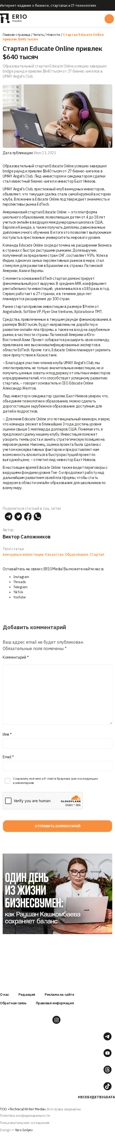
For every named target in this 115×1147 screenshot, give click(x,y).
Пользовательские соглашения (24, 1122)
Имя (7, 734)
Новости (53, 34)
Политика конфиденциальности (25, 1115)
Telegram (20, 587)
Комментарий (16, 657)
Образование (76, 554)
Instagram (21, 577)
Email (8, 756)
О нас (4, 994)
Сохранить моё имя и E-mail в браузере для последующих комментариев (55, 780)
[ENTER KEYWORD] (109, 19)
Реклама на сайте (59, 994)
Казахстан (54, 554)
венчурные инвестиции (23, 554)
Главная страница (16, 34)
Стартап (97, 554)
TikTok (18, 592)
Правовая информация (55, 1003)
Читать (38, 34)
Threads (19, 582)
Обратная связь (13, 1003)
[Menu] (57, 19)
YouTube (19, 597)
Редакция (26, 994)
